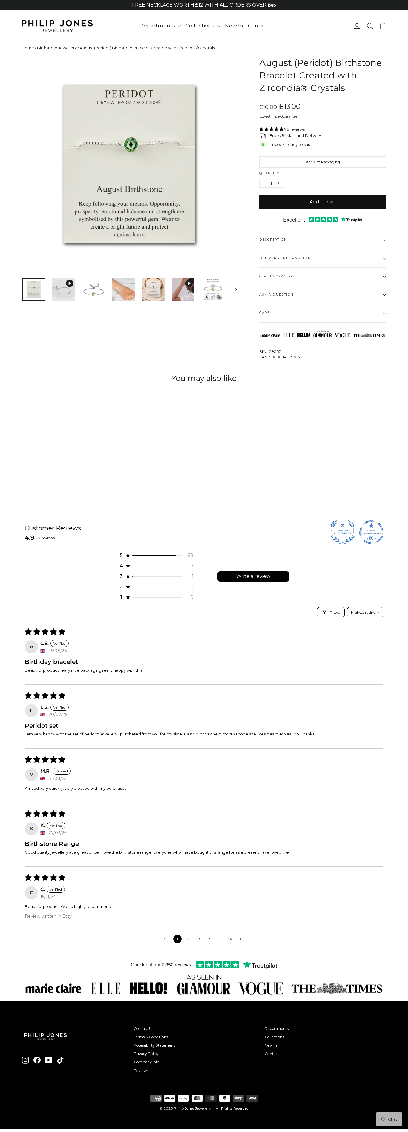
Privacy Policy (146, 1053)
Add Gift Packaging (323, 162)
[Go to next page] (242, 939)
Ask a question (276, 295)
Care (264, 313)
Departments (157, 26)
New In (234, 26)
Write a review (253, 576)
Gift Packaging (276, 276)
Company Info (146, 1062)
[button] (271, 129)
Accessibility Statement (154, 1045)
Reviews (141, 1070)
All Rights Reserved (232, 1108)
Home (28, 47)
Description (273, 240)
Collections (200, 26)
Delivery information (285, 258)
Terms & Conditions (151, 1037)
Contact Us (143, 1028)
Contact (258, 26)
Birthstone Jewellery (57, 47)
